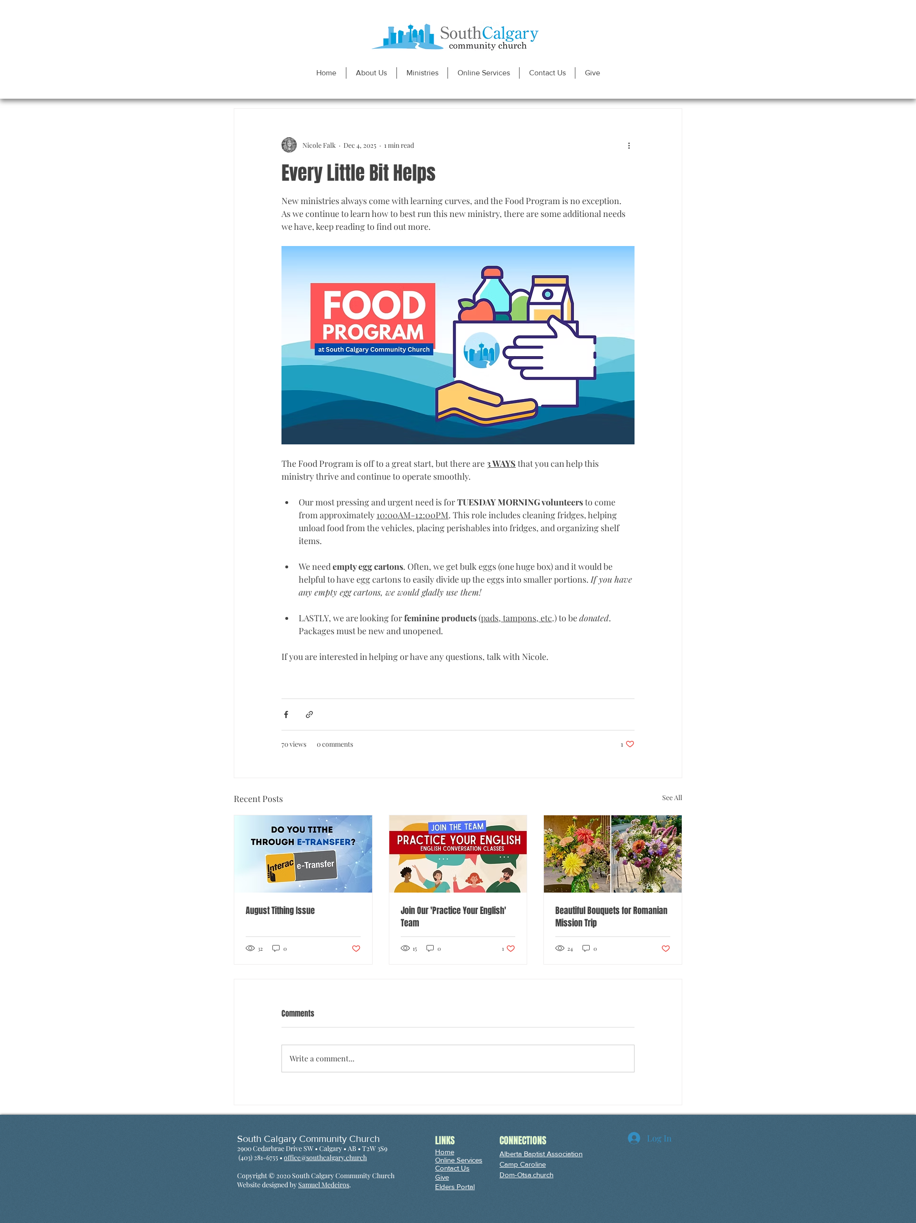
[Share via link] (309, 714)
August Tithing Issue (280, 910)
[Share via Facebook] (286, 714)
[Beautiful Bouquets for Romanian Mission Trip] (613, 854)
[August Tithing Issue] (303, 854)
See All (672, 797)
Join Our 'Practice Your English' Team (453, 916)
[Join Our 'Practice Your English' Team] (458, 854)
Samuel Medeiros (323, 1184)
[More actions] (629, 145)
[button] (371, 73)
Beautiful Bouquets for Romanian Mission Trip (611, 916)
